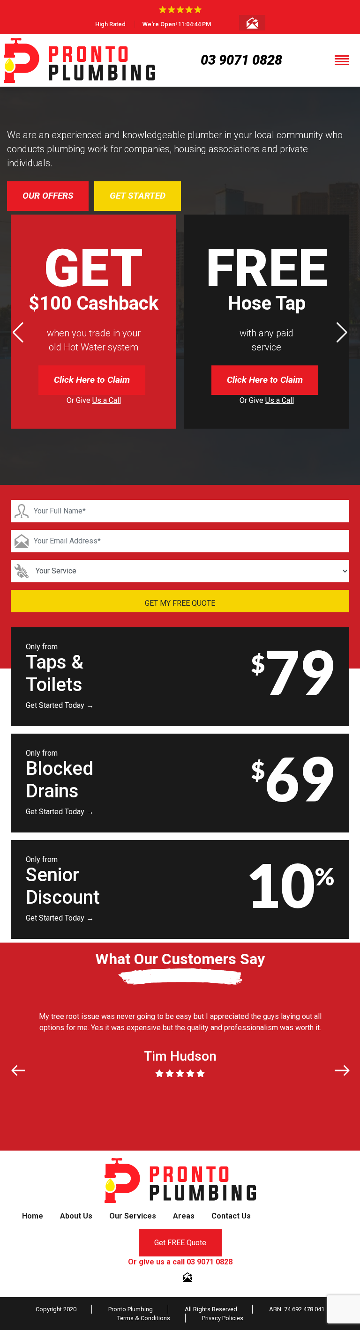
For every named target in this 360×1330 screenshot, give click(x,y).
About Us (76, 1215)
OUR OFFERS (47, 195)
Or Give (94, 400)
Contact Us (231, 1215)
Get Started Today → (60, 705)
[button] (342, 332)
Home (32, 1215)
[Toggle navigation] (341, 60)
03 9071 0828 (241, 60)
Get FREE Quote (180, 1242)
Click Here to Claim (92, 379)
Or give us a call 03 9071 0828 (180, 1261)
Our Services (132, 1215)
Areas (184, 1215)
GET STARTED (137, 195)
